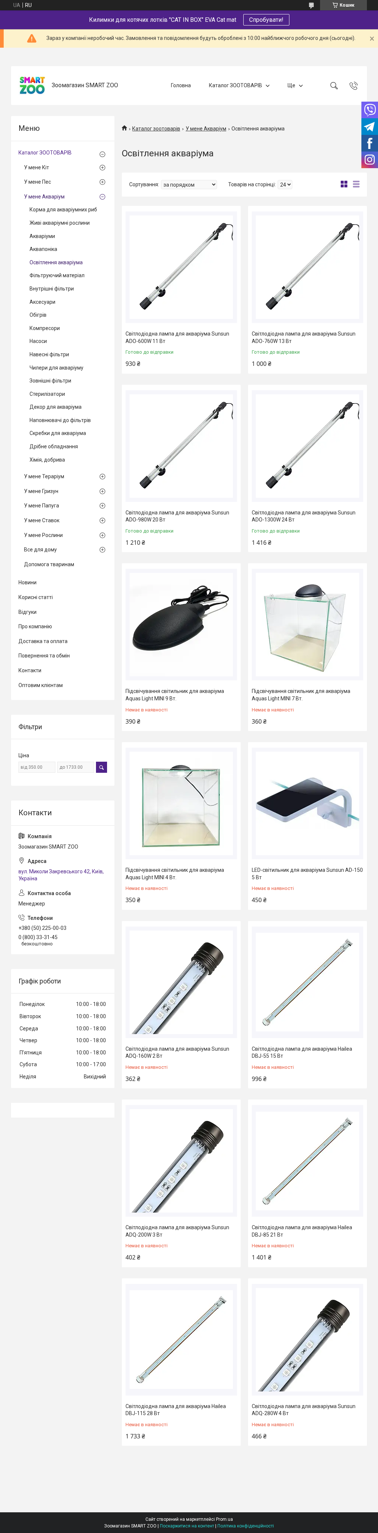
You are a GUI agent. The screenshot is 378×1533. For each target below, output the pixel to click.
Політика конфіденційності (245, 1526)
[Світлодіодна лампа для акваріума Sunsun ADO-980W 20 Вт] (181, 446)
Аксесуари (42, 302)
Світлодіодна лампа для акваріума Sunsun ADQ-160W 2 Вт (177, 1052)
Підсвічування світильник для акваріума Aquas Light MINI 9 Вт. (175, 694)
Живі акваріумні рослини (60, 223)
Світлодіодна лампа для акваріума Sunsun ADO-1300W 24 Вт (303, 516)
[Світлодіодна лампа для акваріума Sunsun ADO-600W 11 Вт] (181, 267)
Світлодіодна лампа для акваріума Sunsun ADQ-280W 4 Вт (303, 1410)
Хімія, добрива (47, 460)
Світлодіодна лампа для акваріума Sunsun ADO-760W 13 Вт (303, 337)
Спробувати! (266, 19)
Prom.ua (224, 1519)
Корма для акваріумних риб (63, 210)
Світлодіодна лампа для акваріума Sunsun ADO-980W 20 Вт (177, 516)
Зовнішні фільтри (50, 381)
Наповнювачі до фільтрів (60, 420)
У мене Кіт (36, 167)
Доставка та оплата (43, 641)
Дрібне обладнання (54, 446)
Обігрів (38, 315)
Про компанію (35, 626)
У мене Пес (37, 182)
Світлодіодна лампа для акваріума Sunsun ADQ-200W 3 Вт (177, 1231)
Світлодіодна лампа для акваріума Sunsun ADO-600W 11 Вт (177, 337)
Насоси (38, 341)
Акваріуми (42, 236)
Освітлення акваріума (56, 262)
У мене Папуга (41, 506)
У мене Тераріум (44, 476)
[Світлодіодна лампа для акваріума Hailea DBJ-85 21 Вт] (307, 1161)
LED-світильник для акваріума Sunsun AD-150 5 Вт (307, 873)
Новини (27, 582)
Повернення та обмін (44, 656)
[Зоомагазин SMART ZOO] (32, 85)
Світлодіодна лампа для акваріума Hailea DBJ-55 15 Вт (302, 1052)
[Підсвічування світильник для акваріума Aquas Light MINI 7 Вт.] (307, 624)
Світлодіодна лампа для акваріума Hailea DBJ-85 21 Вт (302, 1231)
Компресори (45, 328)
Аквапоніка (43, 249)
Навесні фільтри (49, 354)
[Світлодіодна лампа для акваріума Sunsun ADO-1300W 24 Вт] (307, 446)
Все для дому (40, 550)
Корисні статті (35, 597)
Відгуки (27, 612)
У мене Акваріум (206, 129)
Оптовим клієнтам (40, 685)
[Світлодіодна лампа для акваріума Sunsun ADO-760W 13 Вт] (307, 267)
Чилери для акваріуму (56, 368)
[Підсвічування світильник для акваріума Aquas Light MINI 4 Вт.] (181, 803)
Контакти (29, 670)
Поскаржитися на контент (187, 1526)
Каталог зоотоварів (156, 129)
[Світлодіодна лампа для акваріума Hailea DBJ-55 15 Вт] (307, 982)
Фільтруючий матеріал (57, 275)
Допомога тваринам (49, 564)
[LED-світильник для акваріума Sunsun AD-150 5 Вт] (307, 803)
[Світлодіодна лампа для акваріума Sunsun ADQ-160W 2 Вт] (181, 982)
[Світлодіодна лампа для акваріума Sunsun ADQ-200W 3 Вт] (181, 1161)
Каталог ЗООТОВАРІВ (235, 85)
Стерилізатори (47, 394)
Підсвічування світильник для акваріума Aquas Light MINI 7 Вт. (301, 694)
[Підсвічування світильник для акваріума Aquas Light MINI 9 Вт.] (181, 624)
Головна (181, 85)
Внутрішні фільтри (52, 289)
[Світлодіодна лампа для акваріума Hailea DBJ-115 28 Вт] (181, 1340)
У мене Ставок (41, 520)
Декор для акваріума (56, 407)
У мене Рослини (43, 535)
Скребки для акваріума (58, 433)
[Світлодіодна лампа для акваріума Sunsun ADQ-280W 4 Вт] (307, 1340)
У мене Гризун (41, 491)
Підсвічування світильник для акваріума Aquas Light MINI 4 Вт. (175, 873)
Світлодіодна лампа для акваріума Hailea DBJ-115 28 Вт (176, 1410)
